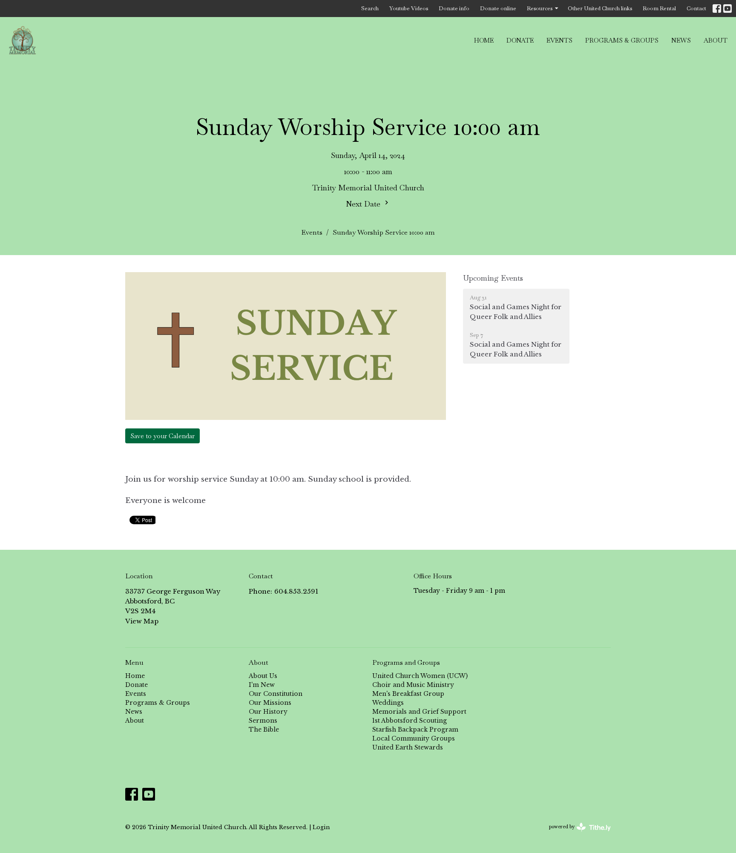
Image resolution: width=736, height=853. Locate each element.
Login (321, 827)
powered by (576, 834)
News (681, 40)
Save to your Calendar (162, 436)
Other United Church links (600, 8)
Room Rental (659, 8)
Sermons (263, 720)
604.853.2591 (296, 591)
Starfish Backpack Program (415, 729)
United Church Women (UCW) (420, 676)
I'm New (262, 685)
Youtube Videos (408, 8)
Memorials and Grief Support (419, 711)
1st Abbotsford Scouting (409, 720)
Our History (268, 711)
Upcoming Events (493, 278)
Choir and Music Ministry (413, 685)
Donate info (454, 8)
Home (484, 40)
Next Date (364, 204)
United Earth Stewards (407, 747)
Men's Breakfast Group (408, 694)
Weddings (388, 703)
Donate (520, 40)
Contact (696, 8)
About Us (263, 676)
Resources (539, 8)
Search (370, 8)
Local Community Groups (413, 738)
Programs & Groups (621, 40)
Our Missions (270, 703)
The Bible (264, 729)
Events (559, 40)
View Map (141, 621)
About (715, 40)
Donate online (498, 8)
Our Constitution (275, 694)
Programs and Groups (406, 662)
